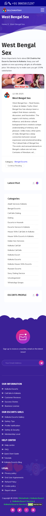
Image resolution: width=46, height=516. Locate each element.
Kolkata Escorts (14, 259)
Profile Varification (12, 425)
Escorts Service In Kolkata (19, 227)
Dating (10, 218)
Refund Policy (10, 482)
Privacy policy (10, 473)
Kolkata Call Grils (15, 250)
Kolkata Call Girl (14, 245)
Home (4, 24)
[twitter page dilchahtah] (19, 510)
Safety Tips (9, 421)
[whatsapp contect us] (6, 3)
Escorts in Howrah (15, 222)
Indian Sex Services (16, 241)
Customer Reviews (12, 397)
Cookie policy (10, 486)
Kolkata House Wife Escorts (20, 264)
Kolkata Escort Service (23, 501)
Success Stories (11, 401)
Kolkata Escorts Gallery (14, 417)
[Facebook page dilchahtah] (12, 510)
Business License (11, 406)
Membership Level (12, 434)
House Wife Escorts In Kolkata (21, 236)
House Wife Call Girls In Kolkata (21, 231)
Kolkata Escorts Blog (13, 462)
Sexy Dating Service (16, 273)
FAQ (6, 449)
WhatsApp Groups (15, 282)
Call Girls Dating (14, 213)
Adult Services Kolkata (17, 204)
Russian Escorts (14, 268)
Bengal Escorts (21, 161)
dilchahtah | (24, 498)
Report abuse (10, 490)
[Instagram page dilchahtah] (26, 510)
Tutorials (7, 458)
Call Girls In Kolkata (12, 393)
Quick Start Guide (11, 453)
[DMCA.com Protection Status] (35, 504)
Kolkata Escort (14, 255)
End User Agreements (13, 477)
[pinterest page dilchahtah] (33, 510)
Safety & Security (12, 430)
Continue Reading (15, 166)
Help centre (9, 445)
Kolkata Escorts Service (15, 504)
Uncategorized (14, 278)
